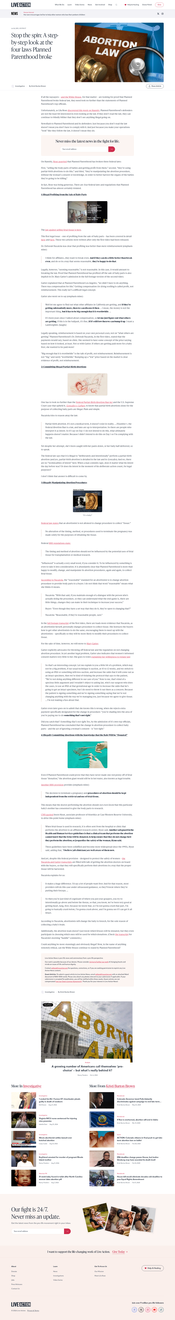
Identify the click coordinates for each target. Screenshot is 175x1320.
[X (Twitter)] (158, 14)
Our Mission (99, 1271)
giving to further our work (98, 962)
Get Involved (100, 5)
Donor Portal (147, 5)
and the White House (71, 96)
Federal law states (50, 523)
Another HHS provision (52, 784)
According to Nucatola (52, 579)
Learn (70, 5)
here (43, 239)
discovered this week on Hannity (83, 110)
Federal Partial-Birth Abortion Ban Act (94, 402)
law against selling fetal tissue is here (63, 229)
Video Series (79, 5)
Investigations (58, 1276)
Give (159, 5)
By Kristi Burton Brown (37, 86)
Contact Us (15, 1289)
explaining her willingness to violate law (110, 656)
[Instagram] (162, 14)
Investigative (20, 86)
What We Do (59, 5)
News (90, 5)
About (13, 1266)
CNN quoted (47, 814)
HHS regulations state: (60, 543)
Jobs (12, 1280)
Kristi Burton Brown (120, 1086)
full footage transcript (58, 623)
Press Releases (16, 1284)
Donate (14, 1271)
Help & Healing (133, 5)
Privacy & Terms (33, 1311)
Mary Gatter (92, 643)
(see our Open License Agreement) (68, 982)
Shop (110, 5)
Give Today (118, 1252)
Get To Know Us (101, 1266)
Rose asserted (60, 161)
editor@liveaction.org (59, 968)
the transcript (121, 934)
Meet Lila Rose (100, 1276)
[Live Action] (21, 5)
